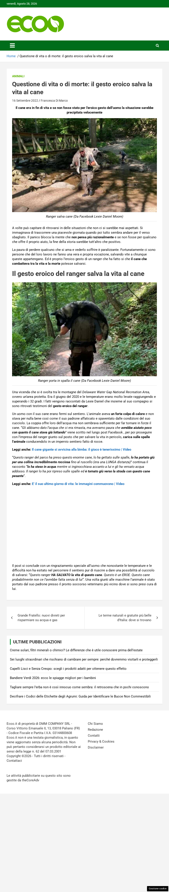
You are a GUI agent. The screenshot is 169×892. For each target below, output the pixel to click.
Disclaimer (96, 747)
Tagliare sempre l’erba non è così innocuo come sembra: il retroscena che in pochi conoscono (79, 687)
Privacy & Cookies (101, 741)
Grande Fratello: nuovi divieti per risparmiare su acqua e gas (41, 617)
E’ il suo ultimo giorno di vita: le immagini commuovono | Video (78, 484)
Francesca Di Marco (54, 100)
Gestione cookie (158, 888)
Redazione (95, 730)
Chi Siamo (95, 724)
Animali (18, 76)
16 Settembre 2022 (25, 100)
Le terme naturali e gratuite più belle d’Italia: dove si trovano (125, 617)
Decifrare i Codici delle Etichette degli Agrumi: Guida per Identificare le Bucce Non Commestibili (80, 696)
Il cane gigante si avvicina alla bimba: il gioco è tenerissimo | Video (81, 450)
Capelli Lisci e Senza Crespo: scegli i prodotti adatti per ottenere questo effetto (68, 669)
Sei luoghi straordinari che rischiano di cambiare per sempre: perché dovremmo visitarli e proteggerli (84, 659)
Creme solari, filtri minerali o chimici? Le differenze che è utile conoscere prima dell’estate (76, 650)
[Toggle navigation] (12, 45)
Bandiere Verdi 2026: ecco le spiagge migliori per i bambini (53, 678)
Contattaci (14, 761)
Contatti (94, 736)
